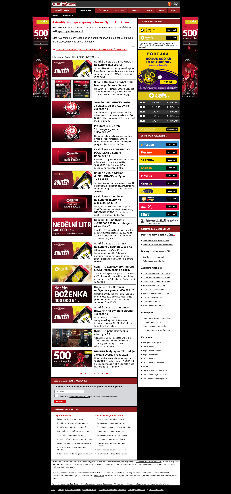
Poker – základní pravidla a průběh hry (157, 274)
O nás (53, 490)
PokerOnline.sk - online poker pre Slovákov (112, 454)
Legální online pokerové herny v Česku (157, 318)
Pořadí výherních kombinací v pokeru (156, 278)
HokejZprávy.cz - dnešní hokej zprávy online (73, 431)
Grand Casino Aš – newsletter (153, 363)
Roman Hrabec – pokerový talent (155, 371)
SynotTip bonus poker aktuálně (154, 257)
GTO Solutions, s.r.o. (156, 490)
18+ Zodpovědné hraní (136, 490)
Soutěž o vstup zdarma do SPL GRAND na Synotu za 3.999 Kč (110, 176)
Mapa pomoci (122, 484)
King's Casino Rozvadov (152, 351)
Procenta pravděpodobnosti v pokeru (156, 282)
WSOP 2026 (147, 367)
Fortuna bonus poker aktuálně (154, 261)
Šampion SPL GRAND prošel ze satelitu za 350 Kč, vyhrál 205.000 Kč (112, 105)
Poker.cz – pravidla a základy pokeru (110, 419)
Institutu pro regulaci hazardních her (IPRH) (104, 465)
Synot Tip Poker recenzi (70, 31)
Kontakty (61, 490)
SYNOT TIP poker (67, 16)
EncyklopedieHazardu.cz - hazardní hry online (114, 427)
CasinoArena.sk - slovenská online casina (112, 450)
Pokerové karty (148, 347)
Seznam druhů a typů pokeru (153, 306)
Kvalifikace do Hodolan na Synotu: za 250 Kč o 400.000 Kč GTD (109, 199)
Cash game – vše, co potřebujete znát (156, 290)
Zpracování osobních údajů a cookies (112, 490)
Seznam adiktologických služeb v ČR (102, 484)
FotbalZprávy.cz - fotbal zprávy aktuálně (71, 427)
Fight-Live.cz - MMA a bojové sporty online (72, 423)
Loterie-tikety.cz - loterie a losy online (110, 431)
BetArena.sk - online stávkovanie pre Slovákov (74, 443)
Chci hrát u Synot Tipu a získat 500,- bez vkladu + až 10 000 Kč (91, 49)
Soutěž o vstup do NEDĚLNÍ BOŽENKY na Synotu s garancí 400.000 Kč (113, 310)
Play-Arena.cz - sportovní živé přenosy (111, 439)
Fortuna (56, 16)
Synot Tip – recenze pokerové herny (156, 240)
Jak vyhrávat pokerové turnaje (154, 286)
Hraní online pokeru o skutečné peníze (157, 330)
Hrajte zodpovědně (59, 473)
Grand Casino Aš (149, 359)
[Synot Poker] (190, 97)
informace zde (99, 476)
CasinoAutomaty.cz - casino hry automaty (112, 435)
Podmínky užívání (89, 490)
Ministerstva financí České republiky (149, 462)
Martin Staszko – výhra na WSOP (155, 375)
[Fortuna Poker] (158, 89)
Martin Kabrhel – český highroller (155, 379)
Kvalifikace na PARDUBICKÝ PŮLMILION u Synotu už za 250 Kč (112, 152)
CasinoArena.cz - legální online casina (111, 423)
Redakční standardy (73, 490)
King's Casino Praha (150, 355)
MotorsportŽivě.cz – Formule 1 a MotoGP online (74, 439)
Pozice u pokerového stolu (152, 298)
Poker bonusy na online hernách (155, 326)
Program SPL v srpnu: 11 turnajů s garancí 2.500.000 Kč (108, 129)
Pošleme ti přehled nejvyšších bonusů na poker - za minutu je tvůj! (88, 386)
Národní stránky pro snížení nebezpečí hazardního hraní (147, 484)
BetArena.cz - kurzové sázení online (70, 419)
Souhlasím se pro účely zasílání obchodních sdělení (88, 397)
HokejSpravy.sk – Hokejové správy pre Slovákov (74, 454)
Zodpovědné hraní (149, 465)
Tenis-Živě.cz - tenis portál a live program (72, 435)
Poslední (107, 373)
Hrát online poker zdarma (152, 322)
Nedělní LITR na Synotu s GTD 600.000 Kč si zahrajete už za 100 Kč (113, 223)
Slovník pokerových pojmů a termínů (156, 294)
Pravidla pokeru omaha (151, 302)
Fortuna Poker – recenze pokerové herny (158, 244)
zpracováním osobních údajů (79, 397)
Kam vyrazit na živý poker (152, 343)
